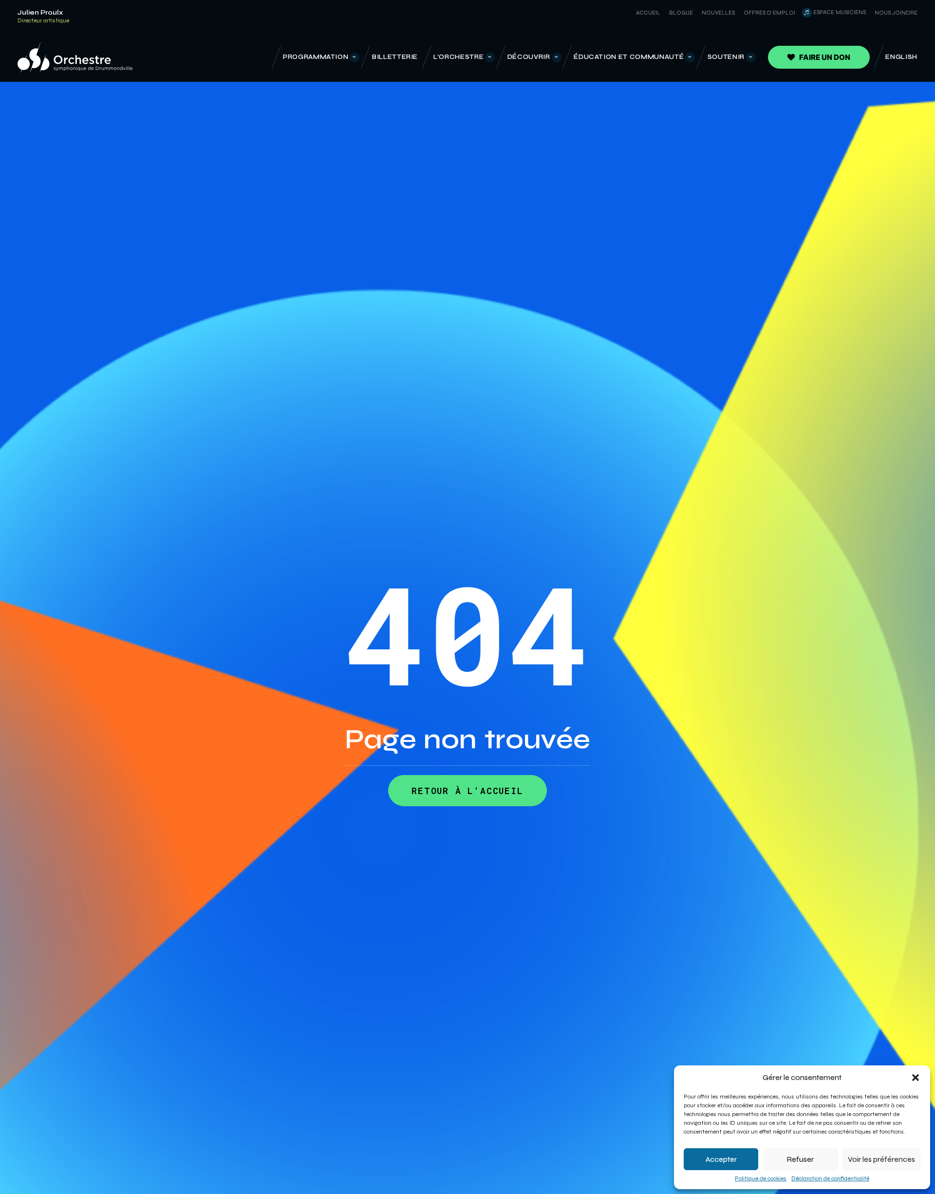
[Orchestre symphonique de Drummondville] (75, 57)
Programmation (315, 57)
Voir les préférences (881, 1159)
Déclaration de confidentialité (830, 1178)
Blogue (681, 12)
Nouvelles (718, 12)
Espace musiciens (839, 12)
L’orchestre (458, 57)
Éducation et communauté (629, 57)
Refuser (800, 1159)
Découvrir (528, 57)
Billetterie (395, 57)
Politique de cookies (760, 1178)
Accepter (721, 1159)
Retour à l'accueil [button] (467, 790)
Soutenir (726, 57)
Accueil (648, 12)
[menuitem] (646, 12)
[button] (915, 1077)
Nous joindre (896, 12)
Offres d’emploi (769, 12)
